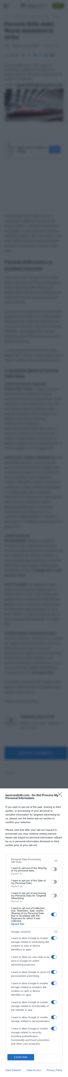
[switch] (54, 869)
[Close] (60, 795)
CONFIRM (20, 1057)
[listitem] (34, 860)
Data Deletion (13, 1070)
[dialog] (34, 932)
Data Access (34, 1070)
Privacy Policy (54, 1070)
